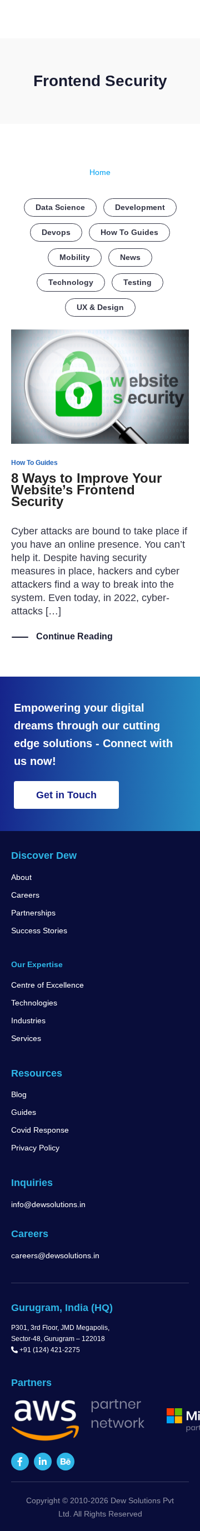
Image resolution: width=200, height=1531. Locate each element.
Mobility (74, 257)
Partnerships (33, 912)
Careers (25, 894)
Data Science (60, 207)
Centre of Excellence (47, 984)
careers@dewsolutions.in (55, 1255)
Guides (23, 1112)
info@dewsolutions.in (48, 1204)
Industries (28, 1020)
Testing (137, 282)
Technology (70, 282)
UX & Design (100, 307)
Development (140, 207)
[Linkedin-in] (43, 1461)
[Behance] (65, 1461)
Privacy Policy (35, 1147)
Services (26, 1038)
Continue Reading (74, 636)
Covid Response (40, 1129)
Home (100, 172)
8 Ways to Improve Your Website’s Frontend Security (86, 490)
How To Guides (129, 232)
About (21, 877)
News (130, 257)
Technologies (34, 1002)
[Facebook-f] (20, 1461)
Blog (19, 1094)
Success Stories (39, 930)
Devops (56, 232)
